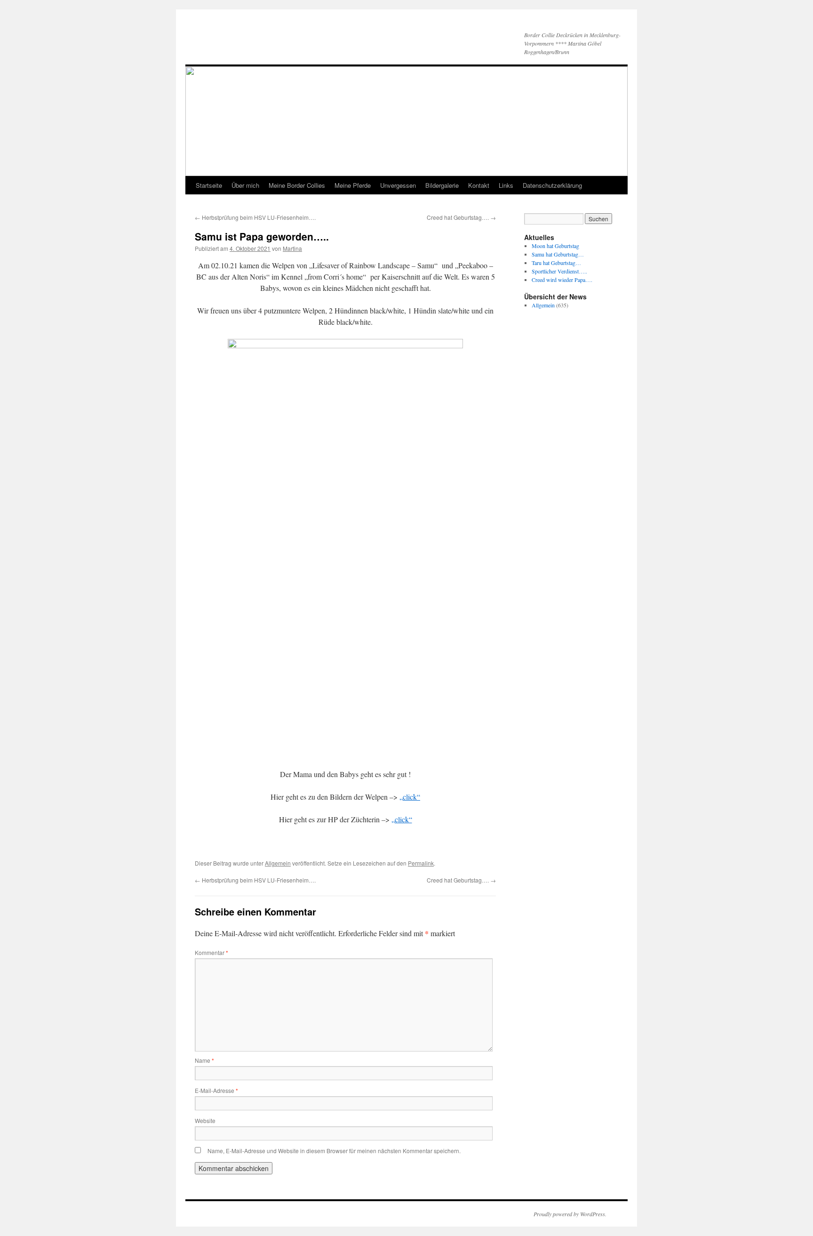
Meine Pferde (353, 185)
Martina (292, 248)
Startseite (209, 185)
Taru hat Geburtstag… (556, 262)
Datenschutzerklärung (552, 185)
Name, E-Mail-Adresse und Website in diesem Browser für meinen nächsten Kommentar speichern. (334, 1151)
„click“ (409, 797)
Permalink (421, 863)
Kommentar (211, 952)
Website (205, 1120)
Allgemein (278, 863)
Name (204, 1060)
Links (506, 185)
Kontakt (478, 185)
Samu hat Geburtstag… (558, 254)
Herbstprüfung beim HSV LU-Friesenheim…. (255, 217)
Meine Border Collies (297, 185)
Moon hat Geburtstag (555, 245)
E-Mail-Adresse (216, 1090)
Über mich (245, 185)
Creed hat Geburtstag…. (461, 217)
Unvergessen (398, 185)
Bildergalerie (442, 185)
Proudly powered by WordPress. (570, 1214)
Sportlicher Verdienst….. (559, 271)
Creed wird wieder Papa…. (562, 279)
